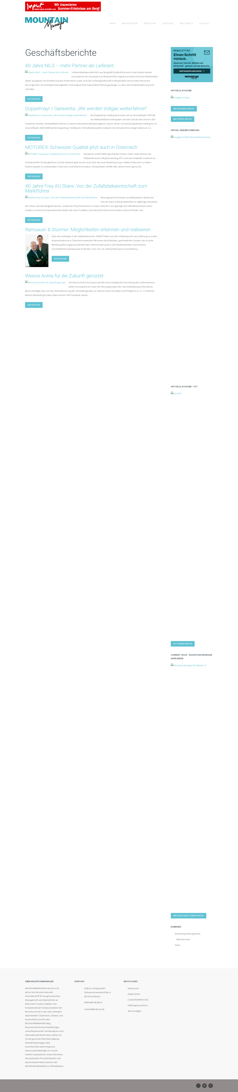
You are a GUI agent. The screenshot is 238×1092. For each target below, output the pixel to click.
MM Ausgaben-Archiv (183, 109)
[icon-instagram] (205, 1085)
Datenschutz (134, 994)
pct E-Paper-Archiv (182, 644)
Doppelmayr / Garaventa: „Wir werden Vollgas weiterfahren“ (86, 108)
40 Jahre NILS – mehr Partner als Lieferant (69, 65)
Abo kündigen (134, 1011)
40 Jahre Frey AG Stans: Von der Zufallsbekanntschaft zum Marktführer (86, 188)
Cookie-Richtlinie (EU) (138, 999)
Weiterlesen (34, 99)
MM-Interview (129, 23)
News (113, 23)
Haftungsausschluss (138, 1005)
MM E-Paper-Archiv (182, 119)
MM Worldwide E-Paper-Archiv (188, 916)
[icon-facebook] (210, 1085)
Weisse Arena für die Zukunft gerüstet (64, 276)
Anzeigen (168, 23)
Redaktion (150, 23)
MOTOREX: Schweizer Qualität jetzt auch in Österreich (81, 147)
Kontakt (205, 23)
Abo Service (186, 23)
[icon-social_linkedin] (199, 1085)
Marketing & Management (187, 933)
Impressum (133, 988)
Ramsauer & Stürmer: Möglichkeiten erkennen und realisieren (88, 229)
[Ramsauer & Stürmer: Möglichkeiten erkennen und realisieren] (36, 264)
